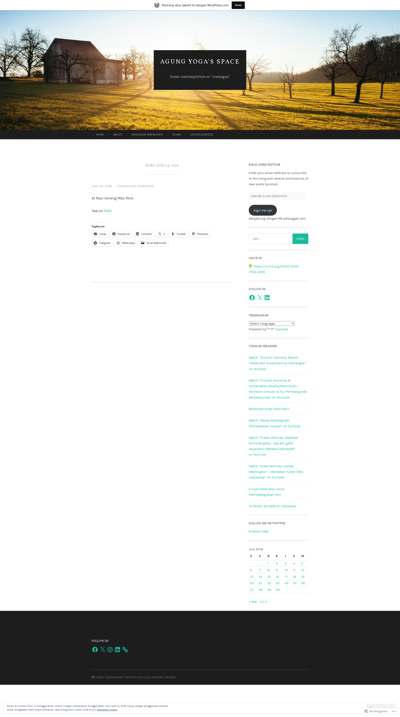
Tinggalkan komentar (135, 186)
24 (286, 583)
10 (286, 570)
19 (302, 577)
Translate (281, 329)
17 (286, 577)
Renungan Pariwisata (147, 134)
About (117, 134)
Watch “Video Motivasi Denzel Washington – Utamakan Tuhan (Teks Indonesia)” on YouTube (276, 471)
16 (277, 577)
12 (302, 570)
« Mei (253, 602)
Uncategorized (201, 134)
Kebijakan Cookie (107, 709)
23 (278, 583)
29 (269, 590)
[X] (259, 297)
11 (294, 570)
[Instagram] (110, 649)
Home (100, 134)
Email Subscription (264, 165)
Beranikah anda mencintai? (269, 409)
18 (294, 577)
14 (260, 577)
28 (261, 590)
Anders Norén (164, 677)
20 (252, 583)
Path (108, 211)
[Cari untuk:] (278, 239)
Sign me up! (263, 210)
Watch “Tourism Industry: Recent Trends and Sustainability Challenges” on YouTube (277, 363)
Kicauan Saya (258, 531)
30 (278, 590)
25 (295, 583)
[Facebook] (252, 297)
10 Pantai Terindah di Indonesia (272, 506)
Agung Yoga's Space (200, 61)
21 (260, 583)
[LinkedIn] (267, 297)
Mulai (238, 5)
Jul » (263, 602)
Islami (176, 134)
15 (269, 577)
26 (303, 583)
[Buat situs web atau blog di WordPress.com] (93, 677)
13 (251, 577)
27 (252, 590)
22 (269, 583)
